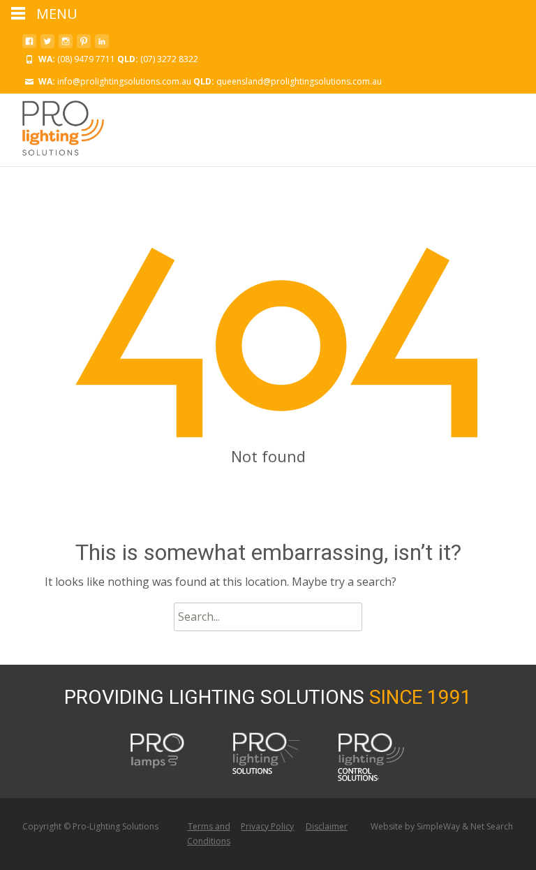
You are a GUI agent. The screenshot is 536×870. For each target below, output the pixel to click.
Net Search (491, 826)
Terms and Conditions (208, 834)
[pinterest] (84, 45)
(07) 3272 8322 (169, 59)
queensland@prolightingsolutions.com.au (299, 81)
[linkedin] (102, 45)
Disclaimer (327, 826)
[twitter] (47, 45)
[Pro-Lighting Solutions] (52, 128)
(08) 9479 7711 (86, 59)
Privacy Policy (267, 826)
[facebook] (29, 45)
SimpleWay (438, 826)
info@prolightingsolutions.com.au (124, 81)
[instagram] (66, 45)
